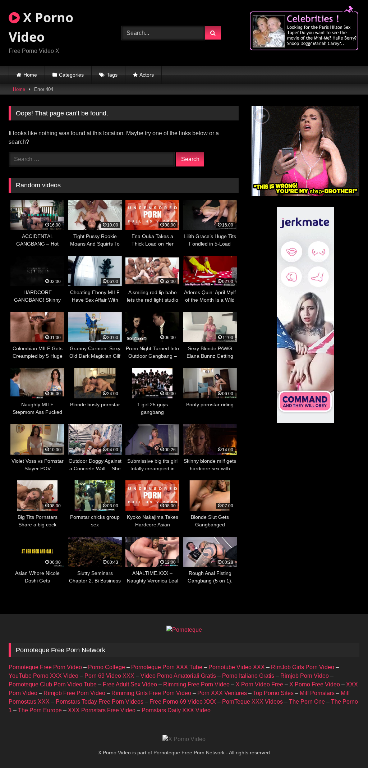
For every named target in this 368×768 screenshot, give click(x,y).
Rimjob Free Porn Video (74, 693)
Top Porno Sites (273, 693)
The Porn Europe (40, 710)
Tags (112, 75)
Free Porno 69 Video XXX (183, 702)
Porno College (106, 667)
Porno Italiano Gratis (248, 676)
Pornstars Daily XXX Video (176, 710)
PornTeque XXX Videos (252, 702)
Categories (71, 75)
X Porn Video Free (259, 684)
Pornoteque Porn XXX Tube (166, 667)
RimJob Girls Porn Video (302, 667)
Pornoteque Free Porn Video (45, 667)
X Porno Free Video (314, 684)
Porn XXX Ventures (222, 693)
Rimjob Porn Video (304, 676)
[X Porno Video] (184, 739)
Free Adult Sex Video (130, 684)
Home (30, 75)
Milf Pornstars (317, 693)
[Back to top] (346, 747)
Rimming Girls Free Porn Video (151, 693)
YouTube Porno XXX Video (43, 676)
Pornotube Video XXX (236, 667)
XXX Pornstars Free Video (101, 710)
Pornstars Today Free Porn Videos (99, 702)
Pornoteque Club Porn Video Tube (53, 684)
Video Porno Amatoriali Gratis (178, 676)
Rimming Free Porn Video (196, 684)
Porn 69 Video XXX (109, 676)
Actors (146, 75)
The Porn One (307, 702)
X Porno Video (41, 27)
